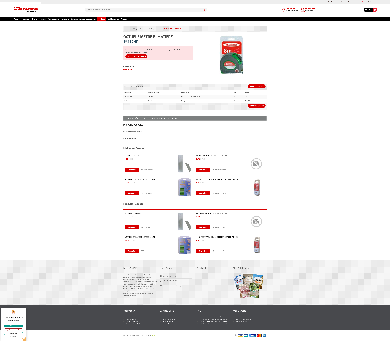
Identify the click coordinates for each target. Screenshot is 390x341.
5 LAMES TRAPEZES (133, 156)
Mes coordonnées (241, 324)
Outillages (143, 29)
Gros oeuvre (25, 19)
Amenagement (53, 19)
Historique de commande (243, 319)
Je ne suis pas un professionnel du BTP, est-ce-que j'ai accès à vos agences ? (222, 319)
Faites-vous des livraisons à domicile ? (211, 317)
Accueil (16, 19)
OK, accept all (14, 326)
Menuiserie (65, 19)
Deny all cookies (14, 330)
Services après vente (169, 319)
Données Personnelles (132, 321)
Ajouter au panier (257, 86)
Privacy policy (14, 336)
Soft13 (153, 335)
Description (145, 118)
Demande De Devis (241, 321)
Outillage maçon (154, 29)
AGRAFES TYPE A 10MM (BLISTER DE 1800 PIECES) (217, 179)
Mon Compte (240, 317)
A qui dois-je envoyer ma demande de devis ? (213, 321)
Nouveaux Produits (174, 118)
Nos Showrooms (113, 19)
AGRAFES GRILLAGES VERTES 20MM (140, 179)
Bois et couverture (39, 19)
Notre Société (130, 317)
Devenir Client (167, 324)
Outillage (101, 19)
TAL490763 (128, 96)
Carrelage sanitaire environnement (83, 19)
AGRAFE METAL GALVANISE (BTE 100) (211, 156)
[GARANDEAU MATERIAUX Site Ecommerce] (26, 10)
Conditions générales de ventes (135, 324)
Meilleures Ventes (158, 118)
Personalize (13, 333)
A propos (124, 19)
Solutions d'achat (168, 321)
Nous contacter (167, 317)
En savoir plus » (128, 69)
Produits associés (131, 118)
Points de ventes (131, 319)
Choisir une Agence (138, 56)
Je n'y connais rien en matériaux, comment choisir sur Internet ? (219, 324)
